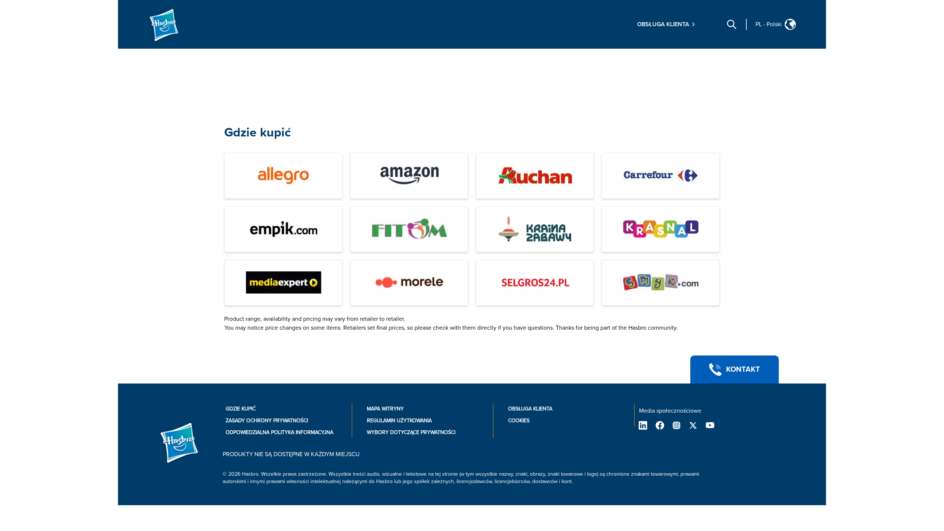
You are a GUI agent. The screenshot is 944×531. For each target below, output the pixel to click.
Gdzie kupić (257, 132)
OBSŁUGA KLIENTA (530, 409)
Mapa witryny (385, 409)
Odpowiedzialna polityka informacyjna (279, 432)
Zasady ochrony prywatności (267, 420)
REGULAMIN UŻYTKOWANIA (399, 420)
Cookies (519, 420)
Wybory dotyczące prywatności (411, 432)
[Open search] (731, 24)
